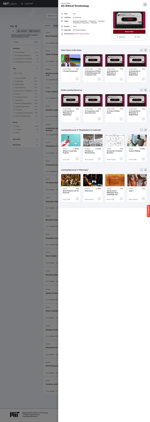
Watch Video (129, 32)
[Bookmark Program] (99, 158)
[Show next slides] (145, 50)
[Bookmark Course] (77, 158)
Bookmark (122, 37)
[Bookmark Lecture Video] (77, 79)
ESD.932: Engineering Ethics (81, 34)
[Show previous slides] (141, 50)
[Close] (145, 4)
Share (138, 37)
